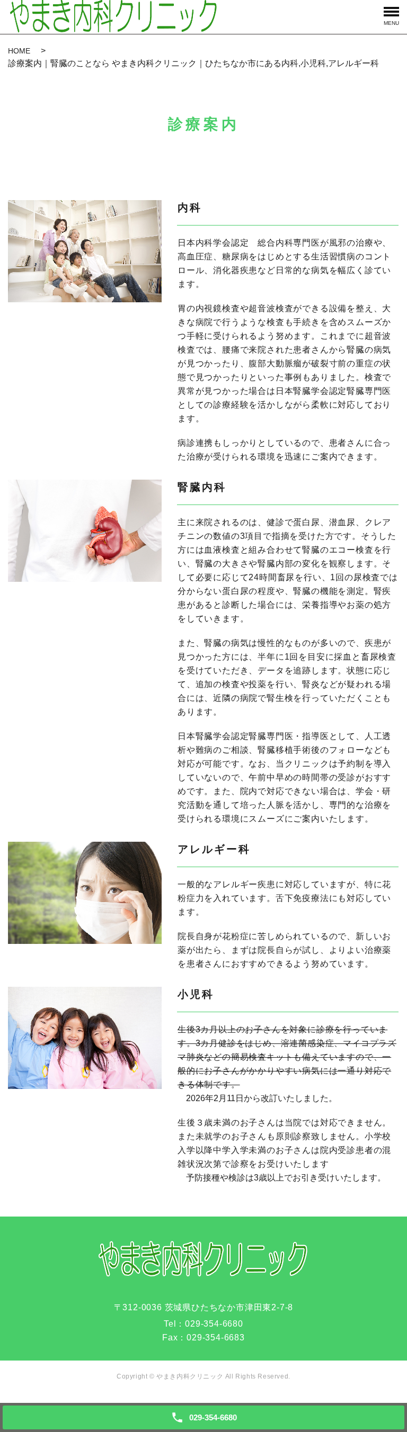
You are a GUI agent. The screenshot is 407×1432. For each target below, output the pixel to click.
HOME (19, 51)
